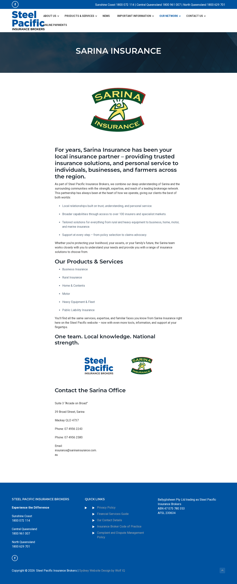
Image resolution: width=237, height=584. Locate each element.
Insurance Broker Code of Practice (119, 526)
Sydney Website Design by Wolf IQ (102, 570)
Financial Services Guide (113, 514)
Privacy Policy (106, 507)
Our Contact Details (109, 520)
